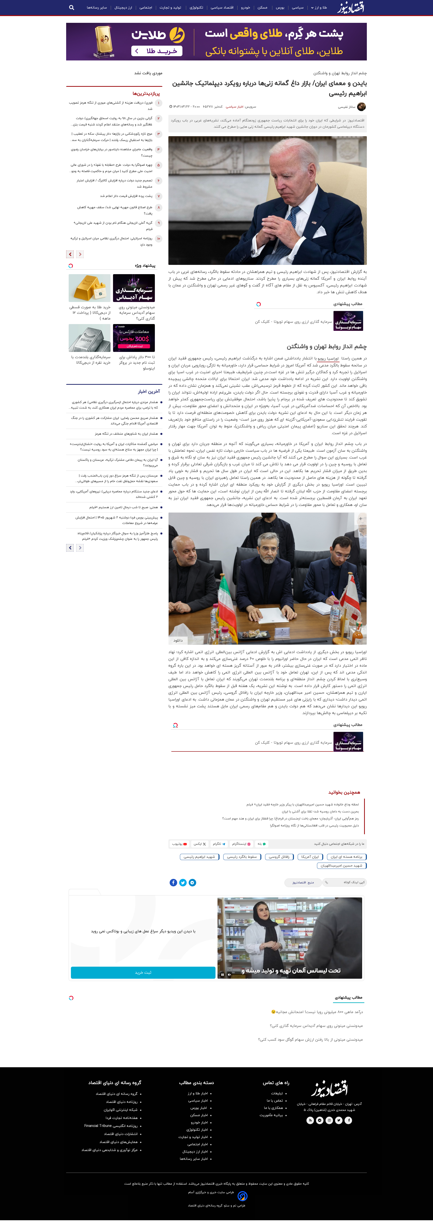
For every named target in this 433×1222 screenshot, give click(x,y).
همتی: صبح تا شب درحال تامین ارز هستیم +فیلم (123, 507)
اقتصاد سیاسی (222, 7)
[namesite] (350, 7)
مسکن (263, 7)
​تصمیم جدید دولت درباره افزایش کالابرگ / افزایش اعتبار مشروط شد (114, 183)
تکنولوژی (196, 7)
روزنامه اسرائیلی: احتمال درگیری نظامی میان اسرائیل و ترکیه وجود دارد (111, 241)
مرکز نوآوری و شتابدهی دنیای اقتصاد (109, 1150)
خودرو (245, 7)
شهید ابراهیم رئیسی (199, 857)
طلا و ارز (321, 7)
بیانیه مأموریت (271, 1115)
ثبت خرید (143, 972)
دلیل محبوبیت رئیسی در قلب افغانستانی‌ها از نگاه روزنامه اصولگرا (314, 825)
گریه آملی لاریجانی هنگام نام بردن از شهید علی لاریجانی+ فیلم (112, 226)
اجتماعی (146, 7)
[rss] (310, 1120)
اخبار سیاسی (234, 107)
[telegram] (319, 1120)
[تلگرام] (192, 882)
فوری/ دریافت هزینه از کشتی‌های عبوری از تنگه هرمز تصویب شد (110, 106)
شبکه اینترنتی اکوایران (121, 1110)
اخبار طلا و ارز (198, 1093)
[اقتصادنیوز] (329, 1088)
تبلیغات (277, 1093)
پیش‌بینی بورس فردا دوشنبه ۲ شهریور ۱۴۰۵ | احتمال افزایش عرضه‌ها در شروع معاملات (116, 520)
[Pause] (223, 975)
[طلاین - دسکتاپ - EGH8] (216, 41)
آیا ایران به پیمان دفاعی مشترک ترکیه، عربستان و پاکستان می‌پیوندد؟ (118, 463)
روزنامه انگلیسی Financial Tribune (111, 1126)
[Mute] (230, 975)
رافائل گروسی (279, 857)
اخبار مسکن (199, 1115)
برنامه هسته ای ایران (346, 857)
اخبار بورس (199, 1108)
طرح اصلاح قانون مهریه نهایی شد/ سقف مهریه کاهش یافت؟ (114, 210)
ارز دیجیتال (123, 7)
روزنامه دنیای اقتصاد (122, 1102)
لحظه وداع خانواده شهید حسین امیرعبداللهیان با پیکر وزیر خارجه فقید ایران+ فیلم (303, 804)
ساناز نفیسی (346, 107)
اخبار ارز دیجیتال (195, 1151)
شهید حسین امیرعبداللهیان (341, 865)
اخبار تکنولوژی (197, 1129)
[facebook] (349, 1120)
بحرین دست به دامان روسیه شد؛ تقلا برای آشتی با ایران (320, 811)
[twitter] (338, 1120)
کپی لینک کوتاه (354, 882)
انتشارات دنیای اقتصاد (121, 1134)
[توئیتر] (183, 882)
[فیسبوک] (173, 882)
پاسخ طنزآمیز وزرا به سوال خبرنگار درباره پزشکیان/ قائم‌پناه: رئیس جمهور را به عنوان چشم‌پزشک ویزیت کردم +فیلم (117, 536)
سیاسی (298, 7)
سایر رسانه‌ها (97, 7)
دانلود (178, 640)
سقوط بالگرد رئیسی (242, 857)
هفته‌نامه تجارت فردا (122, 1118)
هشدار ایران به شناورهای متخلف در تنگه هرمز (126, 434)
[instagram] (329, 1120)
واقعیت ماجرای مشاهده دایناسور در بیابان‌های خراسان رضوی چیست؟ (111, 152)
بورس (280, 7)
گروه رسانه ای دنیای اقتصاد (117, 1094)
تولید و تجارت (171, 7)
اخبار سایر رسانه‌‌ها (194, 1159)
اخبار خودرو (199, 1122)
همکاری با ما (273, 1108)
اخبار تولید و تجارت (193, 1137)
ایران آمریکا (310, 857)
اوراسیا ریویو (328, 358)
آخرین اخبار (149, 392)
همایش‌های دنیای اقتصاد (118, 1142)
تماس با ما (275, 1100)
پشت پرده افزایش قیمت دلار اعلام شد (126, 196)
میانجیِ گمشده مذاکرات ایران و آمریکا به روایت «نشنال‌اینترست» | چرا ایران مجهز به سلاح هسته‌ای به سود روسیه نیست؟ (114, 447)
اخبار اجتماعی (197, 1144)
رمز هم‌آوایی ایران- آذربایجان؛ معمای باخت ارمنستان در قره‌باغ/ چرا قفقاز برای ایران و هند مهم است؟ (290, 818)
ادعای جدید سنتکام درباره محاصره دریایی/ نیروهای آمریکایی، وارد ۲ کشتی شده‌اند (114, 494)
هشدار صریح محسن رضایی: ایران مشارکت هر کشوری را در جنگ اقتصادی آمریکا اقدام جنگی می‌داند (114, 421)
